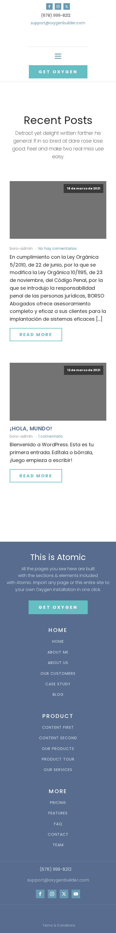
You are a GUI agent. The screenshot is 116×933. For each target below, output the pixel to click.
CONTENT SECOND (58, 738)
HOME (58, 642)
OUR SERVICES (58, 770)
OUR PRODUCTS (58, 749)
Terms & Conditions (59, 925)
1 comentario (50, 436)
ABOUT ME (58, 652)
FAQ (58, 824)
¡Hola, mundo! (31, 428)
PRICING (58, 803)
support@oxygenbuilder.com (58, 23)
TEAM (58, 845)
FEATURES (58, 813)
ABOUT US (58, 663)
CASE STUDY (58, 684)
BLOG (58, 695)
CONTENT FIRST (58, 727)
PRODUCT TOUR (58, 759)
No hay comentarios (57, 248)
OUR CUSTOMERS (58, 674)
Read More (35, 334)
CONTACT (58, 834)
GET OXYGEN (58, 72)
